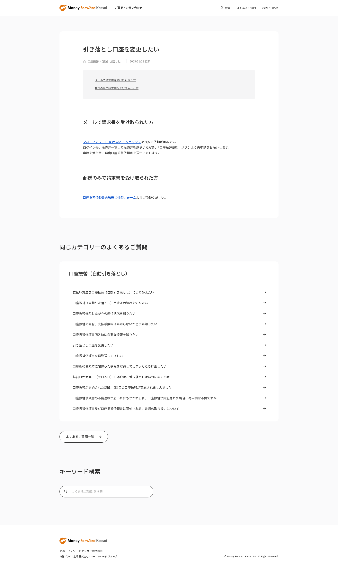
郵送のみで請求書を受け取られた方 (116, 88)
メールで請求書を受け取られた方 (115, 80)
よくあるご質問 (246, 8)
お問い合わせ (270, 8)
